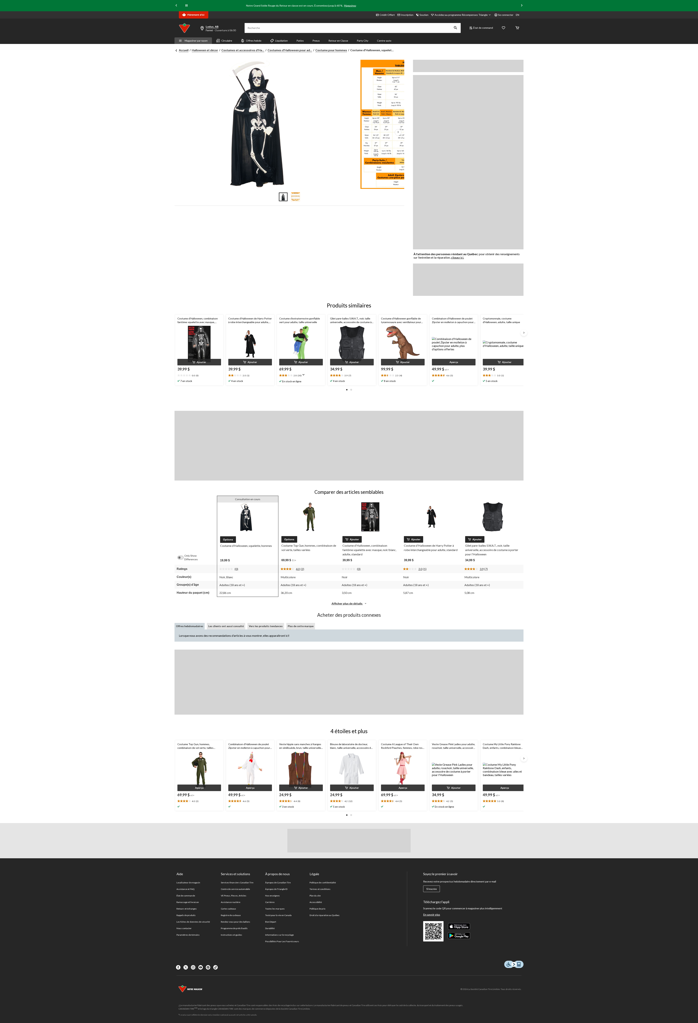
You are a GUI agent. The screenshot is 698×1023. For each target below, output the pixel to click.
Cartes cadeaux (228, 908)
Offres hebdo (253, 40)
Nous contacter (184, 928)
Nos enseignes (272, 895)
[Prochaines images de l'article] (398, 132)
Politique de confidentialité (323, 882)
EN (517, 14)
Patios (300, 40)
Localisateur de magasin (188, 882)
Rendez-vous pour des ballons (235, 921)
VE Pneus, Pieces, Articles (233, 895)
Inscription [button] (407, 14)
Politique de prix (317, 908)
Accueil (183, 50)
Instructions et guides (231, 934)
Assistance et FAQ (185, 889)
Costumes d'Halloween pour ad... (290, 50)
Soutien (424, 14)
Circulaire (226, 40)
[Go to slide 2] (295, 197)
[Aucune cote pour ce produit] (227, 569)
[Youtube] (200, 967)
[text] (199, 375)
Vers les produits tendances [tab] (266, 626)
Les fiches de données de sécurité (193, 921)
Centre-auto (384, 40)
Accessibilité (316, 902)
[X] (185, 967)
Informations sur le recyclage (279, 934)
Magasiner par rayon (196, 40)
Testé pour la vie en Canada (278, 915)
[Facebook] (178, 967)
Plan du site (315, 895)
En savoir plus (431, 914)
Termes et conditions (320, 889)
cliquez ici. (457, 257)
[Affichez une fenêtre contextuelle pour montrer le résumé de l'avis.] (304, 376)
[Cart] (517, 28)
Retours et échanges (186, 908)
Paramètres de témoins (188, 934)
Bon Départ (270, 921)
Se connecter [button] (505, 14)
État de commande (185, 895)
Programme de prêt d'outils (234, 928)
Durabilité (270, 928)
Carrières (270, 902)
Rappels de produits (186, 915)
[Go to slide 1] (283, 197)
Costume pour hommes (331, 50)
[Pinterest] (208, 967)
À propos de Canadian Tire (278, 882)
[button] (455, 28)
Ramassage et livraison (187, 902)
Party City (362, 40)
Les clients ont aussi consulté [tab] (226, 626)
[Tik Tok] (215, 967)
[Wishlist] (503, 28)
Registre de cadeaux (231, 915)
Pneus (316, 40)
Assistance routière (230, 902)
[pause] (186, 5)
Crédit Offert (387, 14)
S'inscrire (431, 889)
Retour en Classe (338, 40)
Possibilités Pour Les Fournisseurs (282, 941)
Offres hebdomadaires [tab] (189, 626)
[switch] (182, 557)
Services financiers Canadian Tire (237, 882)
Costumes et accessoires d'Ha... (242, 50)
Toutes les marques (275, 908)
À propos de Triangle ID (276, 889)
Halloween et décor (205, 50)
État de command (483, 27)
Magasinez (350, 5)
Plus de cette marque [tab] (301, 626)
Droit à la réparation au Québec (325, 915)
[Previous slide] (176, 6)
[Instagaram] (193, 967)
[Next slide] (522, 6)
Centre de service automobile (235, 889)
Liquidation (281, 40)
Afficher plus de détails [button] (347, 603)
